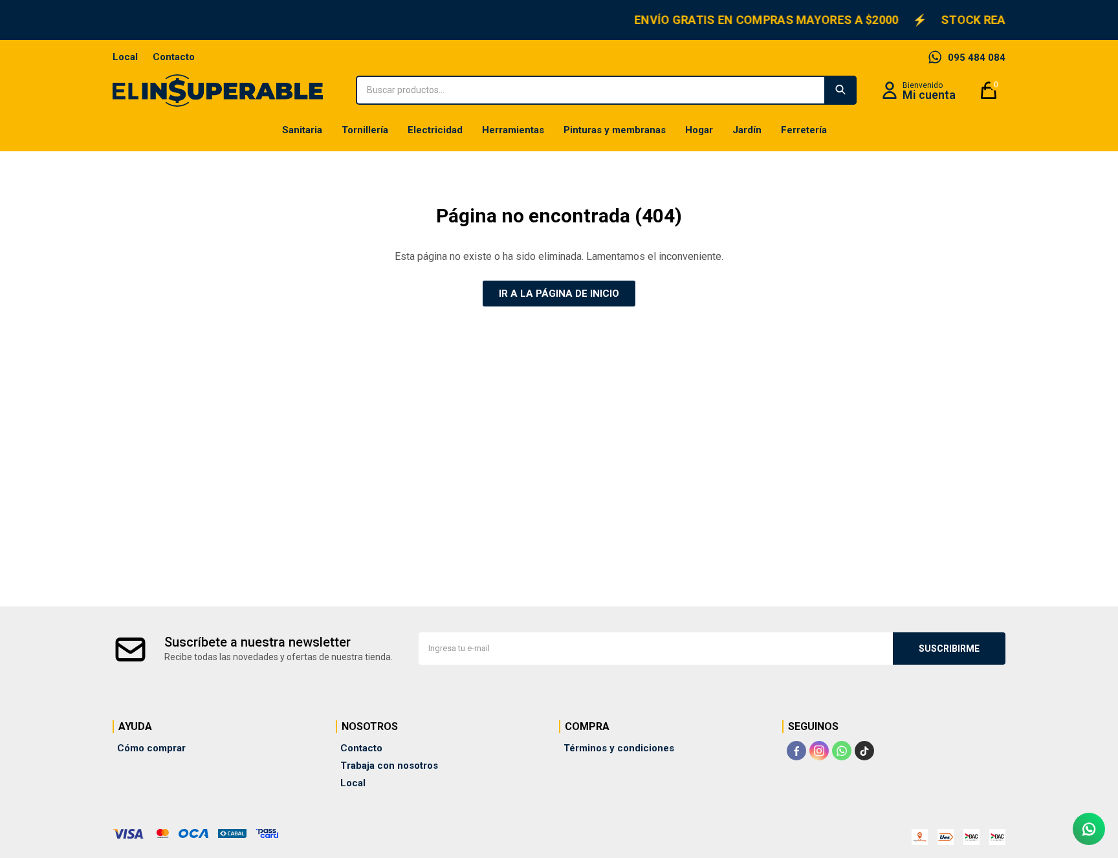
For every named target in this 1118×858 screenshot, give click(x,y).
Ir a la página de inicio (559, 293)
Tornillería (365, 130)
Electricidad (435, 130)
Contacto (174, 57)
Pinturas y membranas (615, 130)
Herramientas (513, 130)
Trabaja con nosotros (389, 765)
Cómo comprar (151, 748)
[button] (840, 90)
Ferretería (804, 130)
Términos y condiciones (619, 748)
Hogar (699, 130)
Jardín (747, 130)
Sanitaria (302, 130)
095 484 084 (976, 57)
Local (125, 57)
